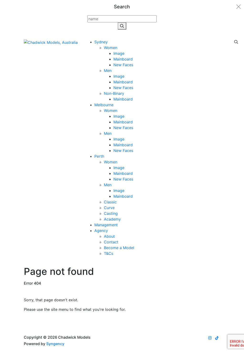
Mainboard (123, 59)
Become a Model (119, 247)
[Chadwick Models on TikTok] (216, 338)
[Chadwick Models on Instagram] (210, 338)
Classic (110, 202)
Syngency (55, 343)
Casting (111, 213)
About (109, 236)
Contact (111, 242)
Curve (109, 207)
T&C (108, 253)
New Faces (123, 64)
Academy (112, 219)
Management (106, 224)
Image (118, 53)
